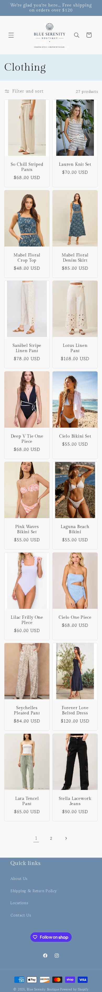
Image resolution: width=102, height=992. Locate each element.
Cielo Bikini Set (75, 436)
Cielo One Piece (75, 617)
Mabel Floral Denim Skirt (75, 257)
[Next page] (66, 838)
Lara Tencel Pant (27, 801)
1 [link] (36, 838)
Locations (19, 902)
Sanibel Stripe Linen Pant (27, 348)
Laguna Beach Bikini (75, 529)
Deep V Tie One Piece (26, 439)
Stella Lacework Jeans (75, 801)
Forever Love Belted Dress (75, 710)
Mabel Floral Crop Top (27, 257)
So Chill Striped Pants (27, 167)
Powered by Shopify (74, 989)
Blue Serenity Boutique (43, 989)
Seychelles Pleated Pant (27, 710)
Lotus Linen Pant (75, 348)
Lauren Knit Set (75, 164)
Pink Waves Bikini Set (27, 529)
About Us (18, 878)
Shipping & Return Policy (33, 890)
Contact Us (20, 915)
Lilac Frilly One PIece (27, 620)
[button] (11, 35)
